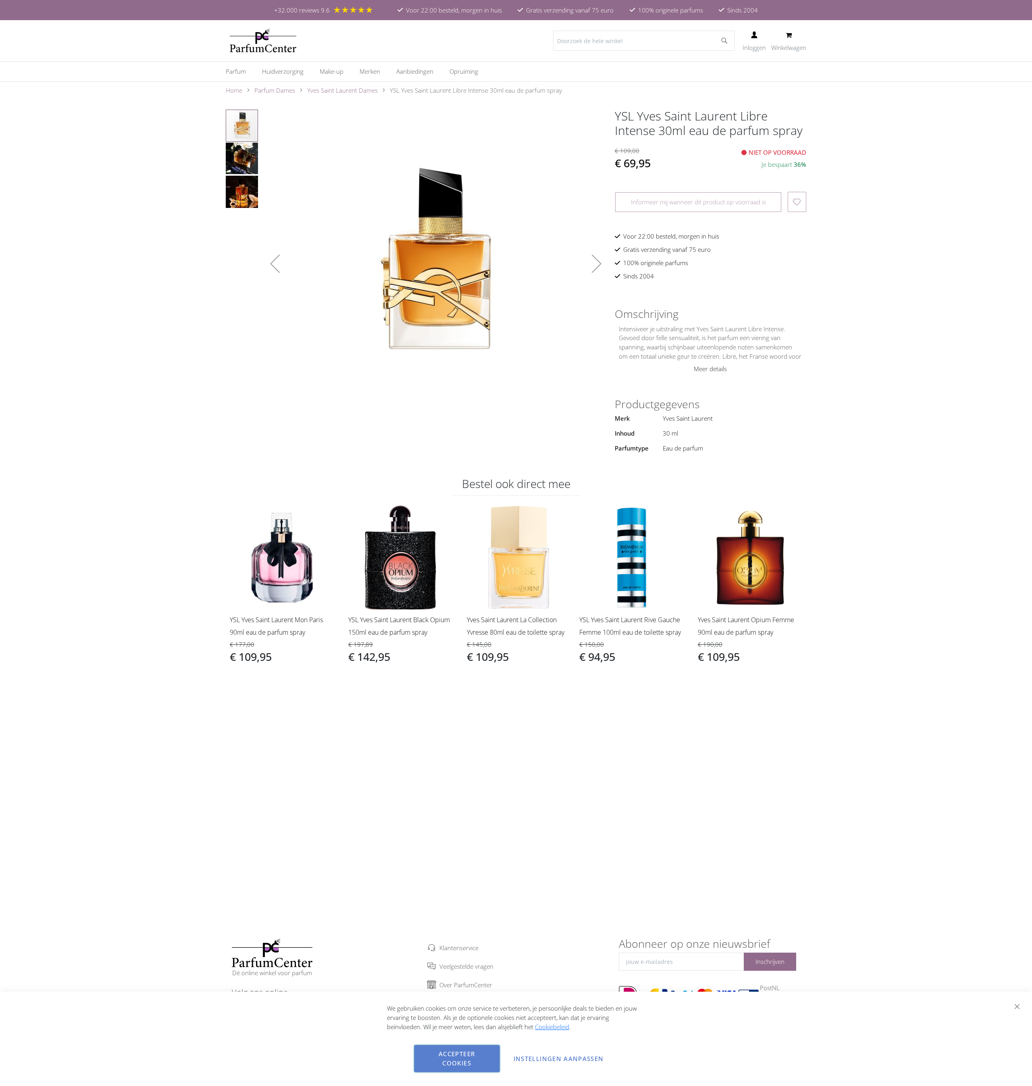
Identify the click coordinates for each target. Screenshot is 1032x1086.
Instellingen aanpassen (559, 1059)
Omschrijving (646, 314)
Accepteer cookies (457, 1058)
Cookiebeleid (552, 1027)
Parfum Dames (274, 90)
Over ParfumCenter (465, 985)
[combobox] (643, 41)
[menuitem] (240, 71)
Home (234, 90)
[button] (275, 263)
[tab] (710, 314)
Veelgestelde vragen (466, 966)
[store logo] (263, 41)
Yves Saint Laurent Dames (342, 90)
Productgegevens (657, 404)
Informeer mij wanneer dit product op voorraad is (698, 202)
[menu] (516, 71)
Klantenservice (459, 948)
